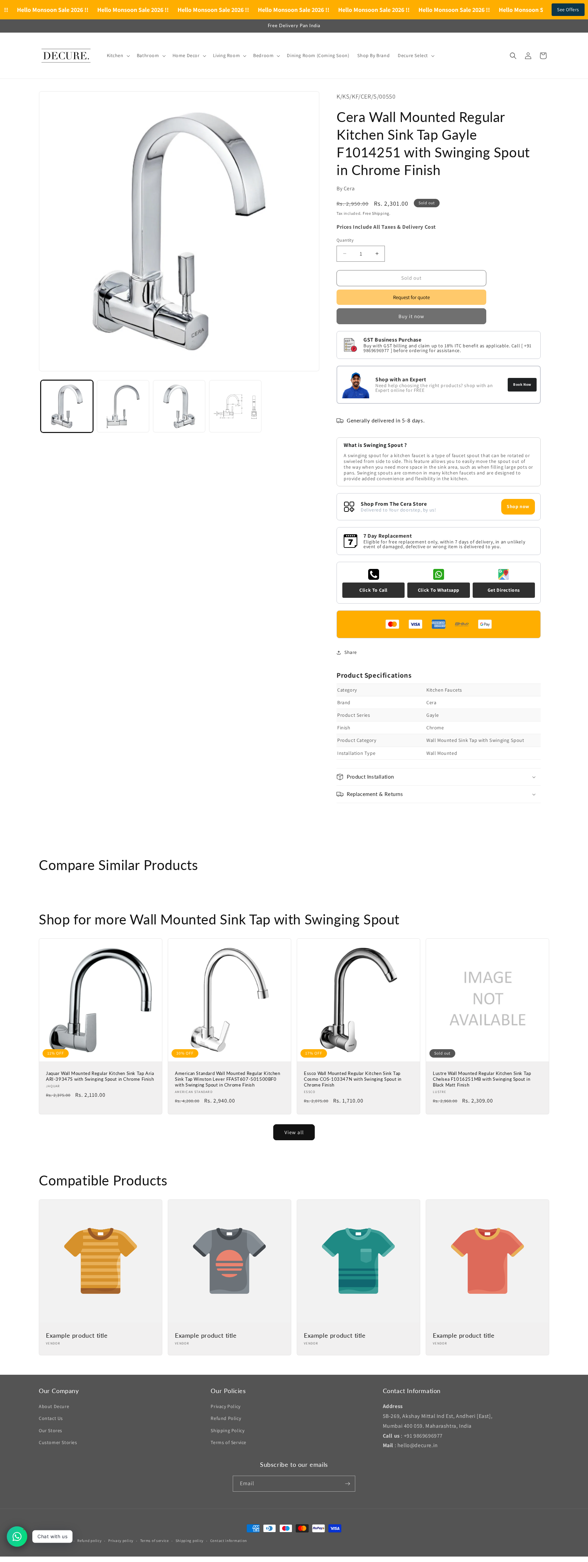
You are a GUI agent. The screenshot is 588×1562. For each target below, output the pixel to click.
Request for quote (411, 297)
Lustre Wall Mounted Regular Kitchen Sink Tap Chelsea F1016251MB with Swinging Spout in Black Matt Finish (482, 1079)
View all (294, 1132)
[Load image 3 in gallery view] (179, 406)
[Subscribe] (347, 1484)
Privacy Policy (225, 1406)
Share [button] (350, 652)
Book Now (522, 384)
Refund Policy (226, 1418)
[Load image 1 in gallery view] (66, 406)
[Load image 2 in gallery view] (123, 406)
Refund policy (89, 1540)
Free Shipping (376, 213)
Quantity (345, 240)
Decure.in (61, 1541)
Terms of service (154, 1540)
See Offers (568, 9)
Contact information (228, 1540)
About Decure (54, 1406)
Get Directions (504, 590)
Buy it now (411, 316)
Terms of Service (228, 1442)
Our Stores (50, 1430)
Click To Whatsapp (438, 590)
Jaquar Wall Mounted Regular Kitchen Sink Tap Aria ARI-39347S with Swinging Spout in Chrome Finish (100, 1076)
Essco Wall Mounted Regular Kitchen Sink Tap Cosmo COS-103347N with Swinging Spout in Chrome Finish (353, 1079)
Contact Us (51, 1418)
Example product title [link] (77, 1335)
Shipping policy (190, 1540)
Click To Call (373, 590)
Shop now (518, 506)
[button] (118, 55)
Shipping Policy (227, 1430)
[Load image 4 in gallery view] (235, 406)
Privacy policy (120, 1540)
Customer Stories (58, 1442)
